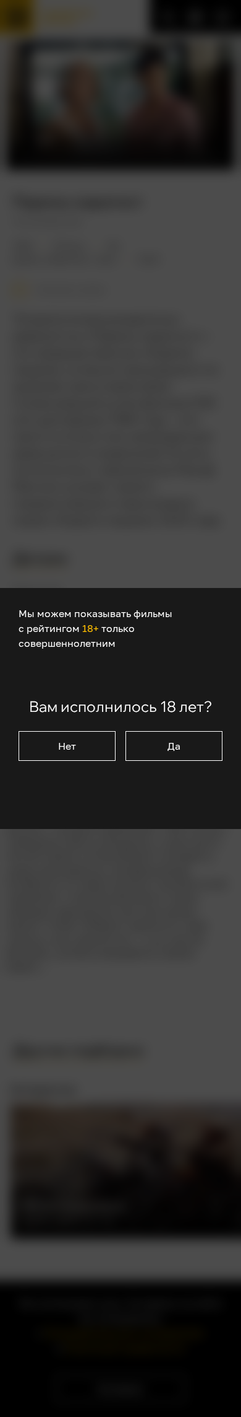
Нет (67, 746)
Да (173, 746)
